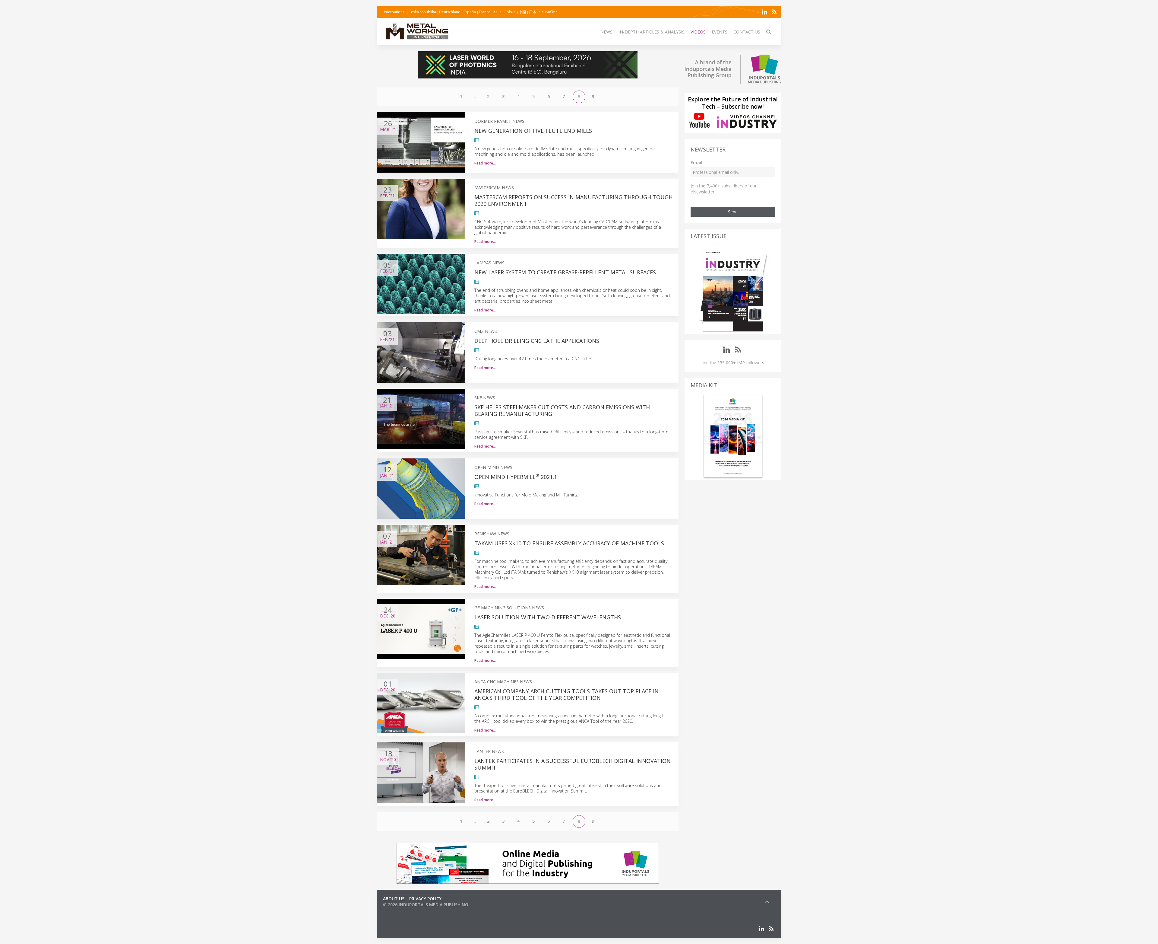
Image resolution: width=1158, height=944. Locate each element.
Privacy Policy (425, 898)
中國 (522, 11)
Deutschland (449, 11)
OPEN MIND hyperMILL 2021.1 (515, 476)
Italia (497, 11)
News (606, 32)
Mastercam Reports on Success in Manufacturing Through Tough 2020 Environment (573, 200)
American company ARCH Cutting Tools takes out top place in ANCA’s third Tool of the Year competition (566, 694)
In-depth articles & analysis (652, 32)
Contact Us (746, 32)
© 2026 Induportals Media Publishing (425, 904)
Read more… (485, 163)
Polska (510, 11)
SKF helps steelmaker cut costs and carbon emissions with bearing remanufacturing (562, 410)
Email (696, 162)
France (484, 11)
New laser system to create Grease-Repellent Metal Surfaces (565, 272)
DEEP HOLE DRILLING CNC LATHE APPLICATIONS (536, 340)
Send (733, 212)
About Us (393, 898)
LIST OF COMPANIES (403, 911)
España (470, 11)
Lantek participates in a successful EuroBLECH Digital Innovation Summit (572, 764)
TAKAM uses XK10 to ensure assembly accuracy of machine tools (569, 543)
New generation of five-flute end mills (533, 130)
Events (719, 32)
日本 (532, 11)
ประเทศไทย (548, 11)
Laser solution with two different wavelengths (547, 617)
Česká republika (422, 11)
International (395, 11)
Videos (698, 32)
